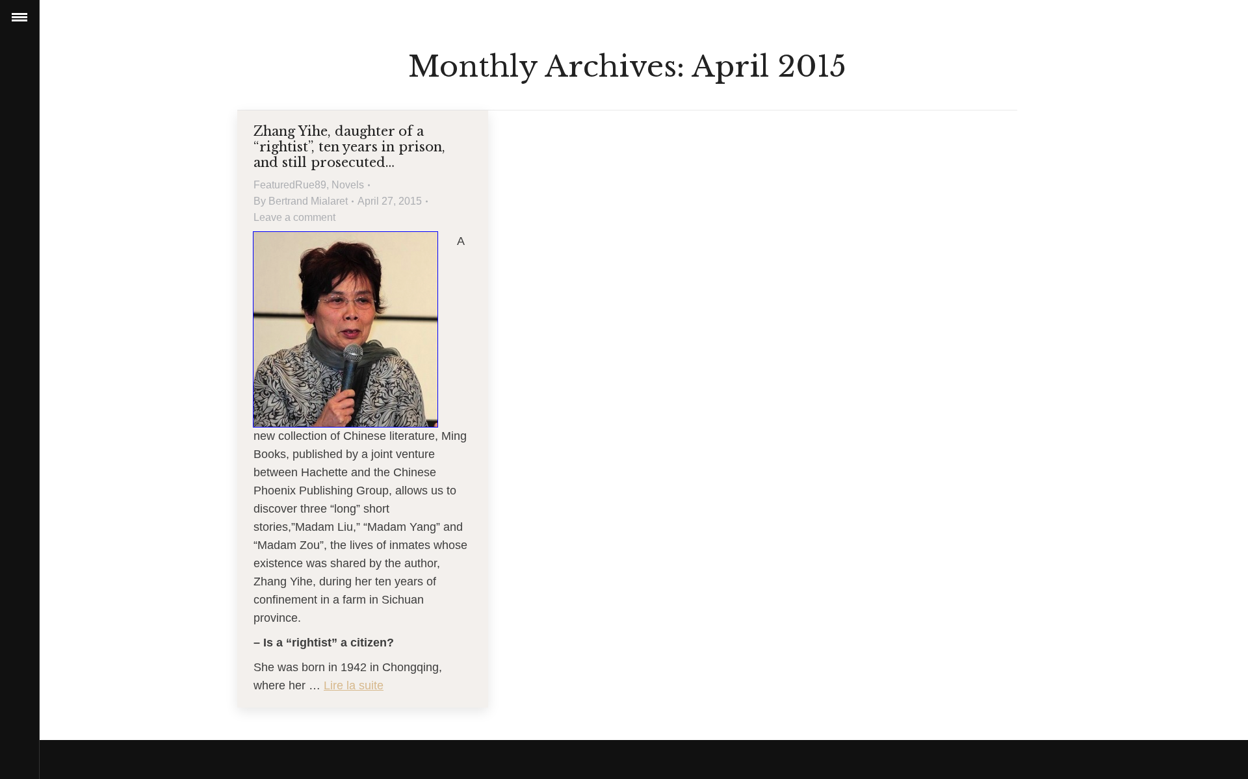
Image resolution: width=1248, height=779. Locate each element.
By (301, 201)
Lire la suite (354, 685)
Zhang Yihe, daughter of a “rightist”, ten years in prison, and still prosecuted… (349, 146)
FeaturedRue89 (290, 184)
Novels (348, 184)
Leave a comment (294, 217)
